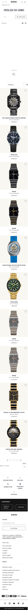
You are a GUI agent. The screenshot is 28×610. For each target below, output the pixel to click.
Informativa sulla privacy (8, 572)
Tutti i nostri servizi (6, 545)
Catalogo (4, 561)
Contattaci (21, 507)
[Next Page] (20, 460)
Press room (5, 589)
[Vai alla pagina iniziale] (13, 2)
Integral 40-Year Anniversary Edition (14, 412)
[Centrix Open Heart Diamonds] (14, 433)
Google (13, 538)
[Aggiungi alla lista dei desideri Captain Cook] (25, 127)
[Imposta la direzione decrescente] (27, 85)
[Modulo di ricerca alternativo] (6, 2)
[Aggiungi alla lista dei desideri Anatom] (25, 164)
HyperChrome (14, 302)
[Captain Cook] (14, 139)
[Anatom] (14, 176)
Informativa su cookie (7, 575)
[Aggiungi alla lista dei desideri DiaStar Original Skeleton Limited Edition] (25, 237)
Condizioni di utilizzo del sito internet (10, 570)
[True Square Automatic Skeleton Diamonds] (14, 102)
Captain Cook (14, 154)
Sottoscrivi (14, 528)
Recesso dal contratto (7, 557)
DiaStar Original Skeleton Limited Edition (13, 265)
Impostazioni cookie (7, 577)
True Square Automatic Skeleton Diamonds (14, 118)
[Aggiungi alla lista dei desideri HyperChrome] (25, 274)
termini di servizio (6, 538)
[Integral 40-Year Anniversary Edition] (14, 397)
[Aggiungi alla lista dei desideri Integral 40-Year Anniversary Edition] (25, 385)
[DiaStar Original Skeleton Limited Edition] (14, 249)
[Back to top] (14, 73)
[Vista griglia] (22, 23)
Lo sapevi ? (5, 550)
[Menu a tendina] (3, 2)
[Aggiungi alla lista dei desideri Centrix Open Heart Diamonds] (25, 421)
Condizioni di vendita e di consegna (10, 579)
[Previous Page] (7, 460)
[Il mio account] (22, 2)
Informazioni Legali (6, 584)
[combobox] (4, 17)
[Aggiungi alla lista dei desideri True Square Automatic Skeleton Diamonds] (25, 90)
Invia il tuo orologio (6, 548)
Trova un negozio (6, 507)
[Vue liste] (25, 23)
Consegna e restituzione (8, 582)
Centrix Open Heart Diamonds (14, 449)
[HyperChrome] (14, 286)
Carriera (4, 587)
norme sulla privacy (17, 536)
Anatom (14, 191)
